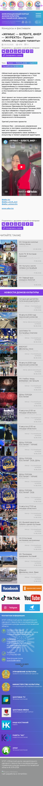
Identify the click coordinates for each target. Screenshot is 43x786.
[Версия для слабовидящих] (29, 22)
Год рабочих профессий (12, 66)
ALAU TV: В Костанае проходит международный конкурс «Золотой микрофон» (29, 256)
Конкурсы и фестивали (16, 28)
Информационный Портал (23, 711)
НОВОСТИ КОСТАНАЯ (20, 736)
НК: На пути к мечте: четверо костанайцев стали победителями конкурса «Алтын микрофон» (28, 268)
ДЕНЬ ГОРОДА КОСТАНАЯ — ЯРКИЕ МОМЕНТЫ (28, 444)
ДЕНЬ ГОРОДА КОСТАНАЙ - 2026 (26, 491)
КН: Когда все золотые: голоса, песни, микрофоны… (28, 244)
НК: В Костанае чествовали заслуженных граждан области (29, 540)
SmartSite (22, 774)
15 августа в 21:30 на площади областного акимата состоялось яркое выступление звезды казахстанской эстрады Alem (30, 428)
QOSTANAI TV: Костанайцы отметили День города (28, 333)
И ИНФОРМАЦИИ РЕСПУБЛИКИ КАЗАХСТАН (27, 685)
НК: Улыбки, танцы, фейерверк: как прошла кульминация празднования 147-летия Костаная (29, 380)
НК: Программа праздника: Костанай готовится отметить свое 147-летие (29, 556)
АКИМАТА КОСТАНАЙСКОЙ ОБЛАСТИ (25, 673)
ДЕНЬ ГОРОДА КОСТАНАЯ (25, 396)
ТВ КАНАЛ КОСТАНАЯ (20, 698)
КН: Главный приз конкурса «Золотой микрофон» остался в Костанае (28, 280)
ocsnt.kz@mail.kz (14, 660)
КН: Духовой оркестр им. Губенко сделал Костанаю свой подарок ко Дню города (30, 524)
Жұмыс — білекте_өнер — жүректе (22, 63)
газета (20, 723)
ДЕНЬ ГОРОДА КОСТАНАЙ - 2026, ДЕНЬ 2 (29, 460)
